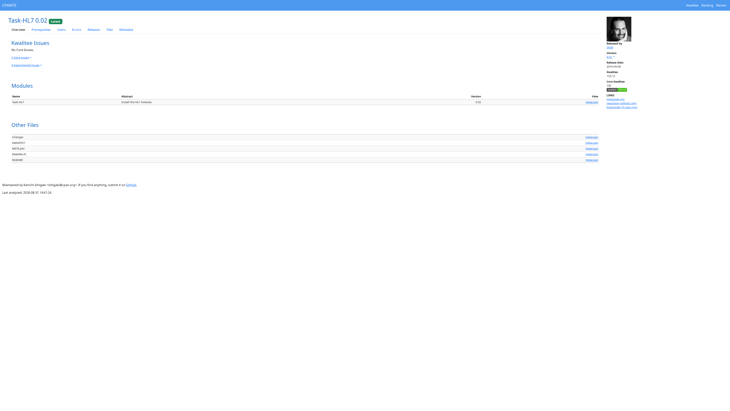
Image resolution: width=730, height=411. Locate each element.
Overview (18, 30)
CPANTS (9, 5)
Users (61, 30)
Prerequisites (41, 30)
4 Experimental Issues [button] (25, 65)
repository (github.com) (621, 103)
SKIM (610, 47)
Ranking (707, 5)
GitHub (131, 185)
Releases (94, 30)
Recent (721, 5)
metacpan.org (615, 99)
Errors (76, 30)
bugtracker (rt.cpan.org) (622, 107)
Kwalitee (692, 5)
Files (110, 30)
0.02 (610, 57)
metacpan (592, 102)
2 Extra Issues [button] (20, 57)
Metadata (126, 30)
